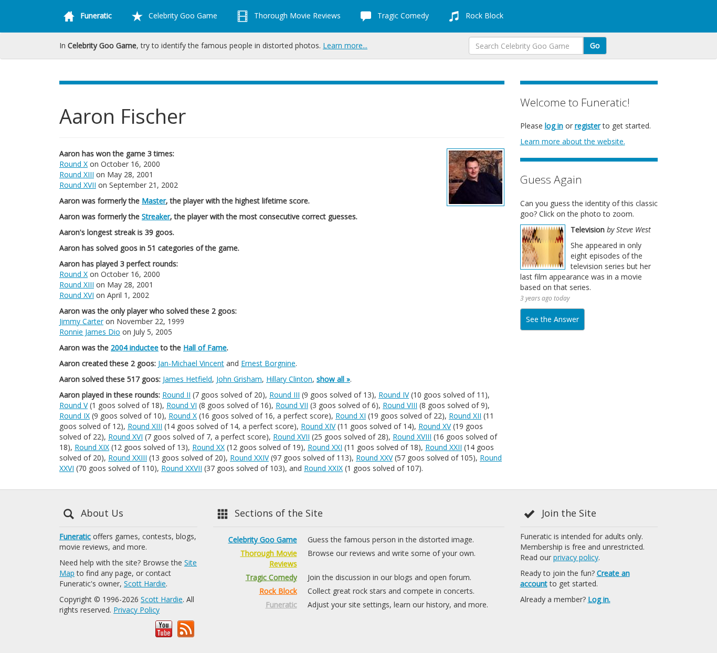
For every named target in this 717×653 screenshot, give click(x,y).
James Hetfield (187, 379)
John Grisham (239, 379)
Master (154, 201)
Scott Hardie (145, 583)
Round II (176, 395)
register (587, 126)
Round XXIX (323, 468)
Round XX (208, 447)
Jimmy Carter (81, 321)
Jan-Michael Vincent (191, 363)
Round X (73, 164)
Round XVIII (412, 437)
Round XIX (92, 447)
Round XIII (76, 174)
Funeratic (75, 536)
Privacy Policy (136, 610)
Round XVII (77, 185)
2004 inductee (135, 347)
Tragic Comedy (402, 15)
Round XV (434, 426)
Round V (73, 405)
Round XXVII (181, 468)
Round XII (465, 416)
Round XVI (76, 295)
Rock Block (483, 15)
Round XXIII (127, 458)
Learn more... (345, 45)
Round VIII (400, 405)
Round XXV (374, 458)
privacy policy (575, 557)
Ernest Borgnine (268, 363)
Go (595, 45)
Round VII (292, 405)
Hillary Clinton (289, 379)
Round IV (393, 395)
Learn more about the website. (572, 141)
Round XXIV (249, 458)
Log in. (599, 599)
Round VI (181, 405)
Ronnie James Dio (89, 332)
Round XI (350, 416)
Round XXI (325, 447)
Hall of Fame (205, 347)
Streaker (156, 216)
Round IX (74, 416)
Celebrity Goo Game (181, 15)
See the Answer (552, 319)
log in (554, 126)
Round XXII (443, 447)
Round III (284, 395)
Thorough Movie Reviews (296, 15)
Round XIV (318, 426)
